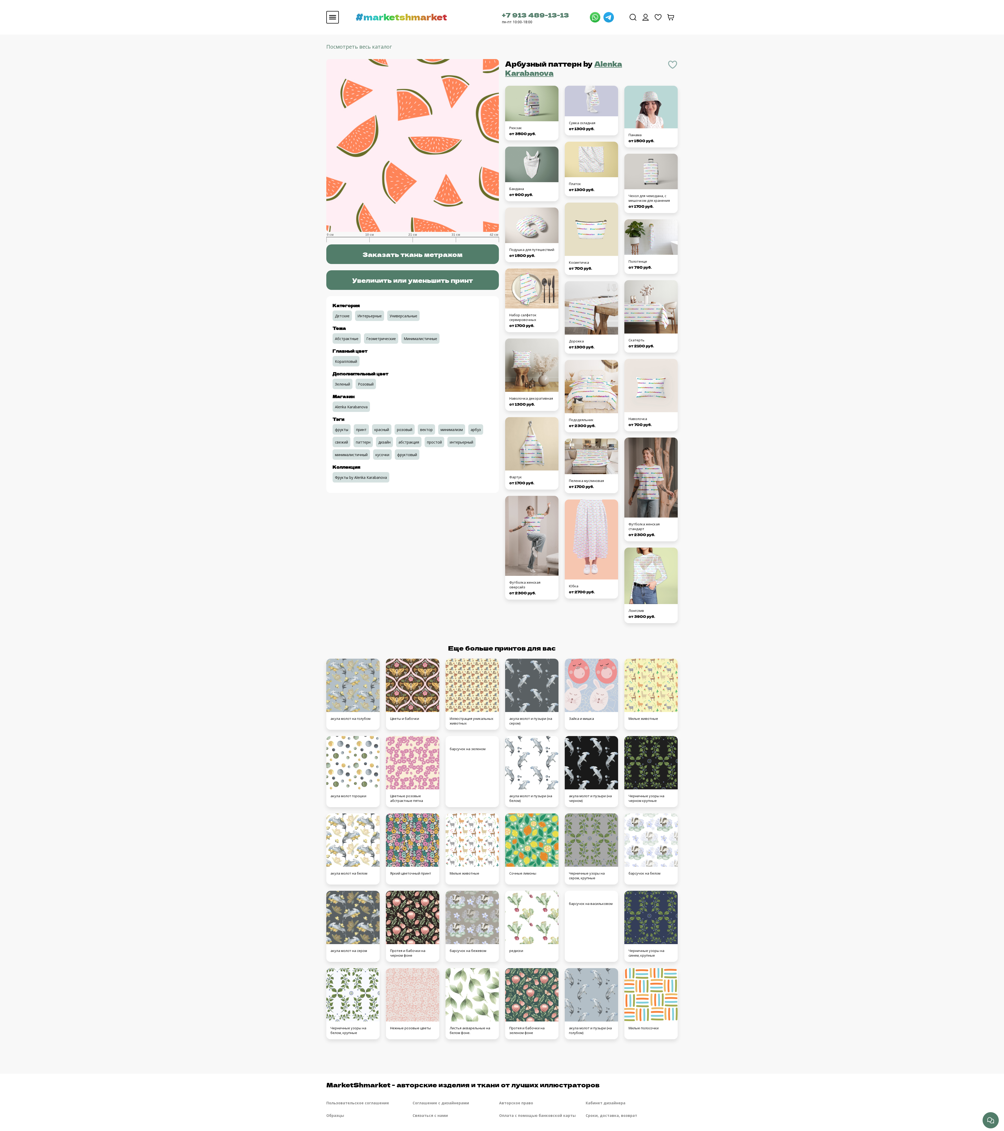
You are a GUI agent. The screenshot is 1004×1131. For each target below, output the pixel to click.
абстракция (408, 442)
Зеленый (342, 384)
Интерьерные (369, 315)
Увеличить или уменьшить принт (412, 280)
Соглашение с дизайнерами (441, 1102)
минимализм (452, 429)
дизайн (384, 442)
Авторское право (516, 1102)
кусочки (382, 454)
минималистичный (351, 454)
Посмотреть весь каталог (359, 46)
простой (434, 442)
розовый (404, 429)
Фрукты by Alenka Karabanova (361, 477)
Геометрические (381, 338)
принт (361, 429)
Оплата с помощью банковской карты (537, 1115)
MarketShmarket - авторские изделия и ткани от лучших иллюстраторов (463, 1084)
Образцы (335, 1115)
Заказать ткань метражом (412, 254)
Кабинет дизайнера (605, 1102)
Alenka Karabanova (351, 406)
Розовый (366, 384)
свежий (341, 442)
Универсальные (403, 315)
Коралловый (346, 361)
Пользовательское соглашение (357, 1102)
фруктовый (407, 454)
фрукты (341, 429)
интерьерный (461, 442)
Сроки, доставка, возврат (611, 1115)
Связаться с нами (430, 1115)
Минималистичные (420, 338)
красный (381, 429)
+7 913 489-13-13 (535, 14)
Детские (342, 315)
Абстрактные (346, 338)
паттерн (363, 442)
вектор (426, 429)
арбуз (476, 429)
